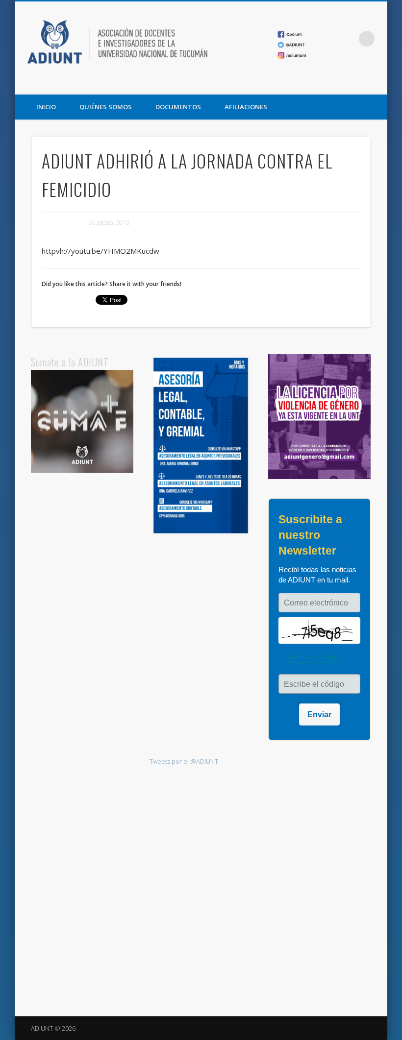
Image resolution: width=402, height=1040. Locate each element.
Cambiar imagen (313, 656)
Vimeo (376, 84)
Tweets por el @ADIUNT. (185, 761)
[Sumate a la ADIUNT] (82, 470)
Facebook (336, 84)
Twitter (356, 84)
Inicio (46, 106)
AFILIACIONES (246, 106)
